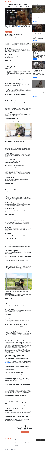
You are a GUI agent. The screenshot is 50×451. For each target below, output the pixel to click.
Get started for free (8, 32)
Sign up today (29, 348)
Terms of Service (27, 441)
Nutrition (16, 445)
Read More (35, 21)
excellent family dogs (7, 362)
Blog (16, 441)
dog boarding (18, 26)
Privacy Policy (27, 442)
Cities (16, 439)
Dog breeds (16, 442)
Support (26, 439)
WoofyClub (22, 79)
